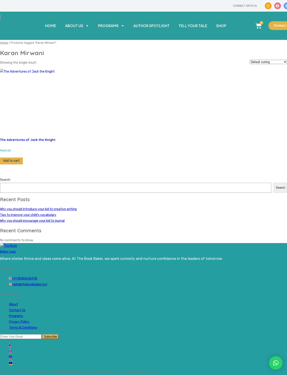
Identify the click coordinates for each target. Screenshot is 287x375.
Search (5, 180)
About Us (74, 25)
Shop (221, 25)
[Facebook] (277, 5)
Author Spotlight (151, 25)
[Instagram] (268, 5)
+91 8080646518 (24, 278)
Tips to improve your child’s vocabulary (28, 215)
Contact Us (17, 310)
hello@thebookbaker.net (29, 284)
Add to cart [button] (11, 161)
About (13, 304)
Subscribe (50, 336)
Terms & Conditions (23, 328)
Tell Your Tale (192, 25)
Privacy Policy (19, 322)
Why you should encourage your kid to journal (32, 221)
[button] (276, 363)
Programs (108, 25)
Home (50, 25)
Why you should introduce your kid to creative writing (38, 209)
